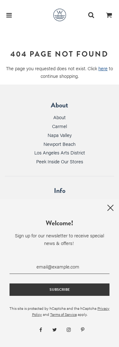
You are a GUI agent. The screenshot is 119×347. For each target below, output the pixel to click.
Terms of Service (63, 314)
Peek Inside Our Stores (59, 161)
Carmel (59, 126)
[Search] (91, 15)
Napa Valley (60, 135)
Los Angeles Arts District (59, 152)
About (59, 117)
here (103, 68)
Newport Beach (59, 143)
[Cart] (109, 15)
